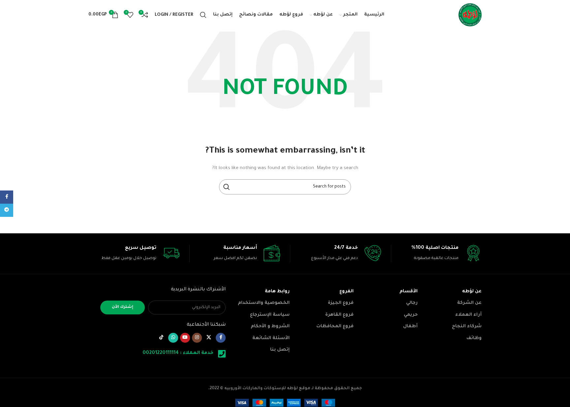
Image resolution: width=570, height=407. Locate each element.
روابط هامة (277, 291)
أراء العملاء (468, 314)
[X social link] (209, 338)
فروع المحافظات (335, 326)
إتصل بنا (280, 349)
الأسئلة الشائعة (271, 338)
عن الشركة (469, 303)
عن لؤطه (472, 291)
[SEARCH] (226, 186)
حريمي (411, 314)
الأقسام (408, 291)
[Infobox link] (436, 253)
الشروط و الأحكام (270, 326)
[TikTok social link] (161, 338)
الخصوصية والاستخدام (264, 303)
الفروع (346, 291)
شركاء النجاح (467, 326)
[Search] (203, 14)
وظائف (474, 338)
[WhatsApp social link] (173, 338)
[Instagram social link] (197, 338)
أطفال (410, 326)
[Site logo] (470, 15)
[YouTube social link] (185, 338)
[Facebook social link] (221, 338)
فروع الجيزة (341, 303)
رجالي (412, 303)
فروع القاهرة (339, 314)
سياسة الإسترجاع (270, 314)
